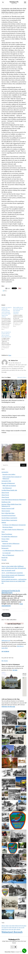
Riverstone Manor (7, 527)
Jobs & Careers (6, 511)
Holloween (17, 925)
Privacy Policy (5, 539)
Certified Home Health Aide (9, 490)
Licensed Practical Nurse (8, 515)
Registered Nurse (6, 546)
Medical (4, 522)
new (17, 927)
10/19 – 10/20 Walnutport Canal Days (12, 573)
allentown (3, 925)
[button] (9, 718)
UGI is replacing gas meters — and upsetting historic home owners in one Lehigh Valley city (14, 581)
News (3, 532)
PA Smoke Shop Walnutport (9, 536)
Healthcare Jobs (6, 502)
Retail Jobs (5, 557)
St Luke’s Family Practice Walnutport (13, 529)
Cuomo (10, 925)
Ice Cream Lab (6, 553)
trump (12, 929)
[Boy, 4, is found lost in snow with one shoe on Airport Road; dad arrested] (7, 340)
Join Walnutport (7, 488)
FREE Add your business (9, 485)
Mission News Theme (9, 951)
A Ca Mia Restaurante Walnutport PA (12, 550)
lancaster (5, 927)
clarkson (7, 925)
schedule (3, 929)
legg (8, 927)
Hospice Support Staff (8, 508)
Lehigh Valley (14, 927)
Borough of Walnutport (8, 483)
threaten (6, 929)
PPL (23, 927)
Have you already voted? (8, 570)
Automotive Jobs (6, 481)
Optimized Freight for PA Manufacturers (11, 591)
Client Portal (5, 492)
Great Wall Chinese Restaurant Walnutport (14, 499)
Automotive (5, 472)
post (22, 927)
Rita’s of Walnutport (8, 555)
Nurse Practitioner (7, 534)
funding (13, 925)
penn (20, 927)
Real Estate (5, 541)
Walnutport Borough (12, 931)
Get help (15, 670)
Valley (15, 929)
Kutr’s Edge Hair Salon (8, 513)
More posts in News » (22, 377)
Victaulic (4, 560)
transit (9, 929)
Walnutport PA (14, 2)
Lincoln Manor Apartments (9, 518)
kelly (20, 925)
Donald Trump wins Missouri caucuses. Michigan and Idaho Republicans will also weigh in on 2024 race (14, 424)
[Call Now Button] (24, 951)
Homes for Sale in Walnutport (10, 543)
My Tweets (5, 661)
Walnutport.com (6, 640)
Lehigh (10, 927)
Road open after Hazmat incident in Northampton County (13, 401)
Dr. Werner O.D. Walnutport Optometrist (14, 525)
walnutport (18, 929)
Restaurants (5, 548)
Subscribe (6, 615)
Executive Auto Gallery (8, 474)
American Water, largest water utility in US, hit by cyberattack (13, 416)
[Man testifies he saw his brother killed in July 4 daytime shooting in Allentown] (19, 317)
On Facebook (5, 651)
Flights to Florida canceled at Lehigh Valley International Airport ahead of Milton (13, 409)
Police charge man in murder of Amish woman (14, 431)
